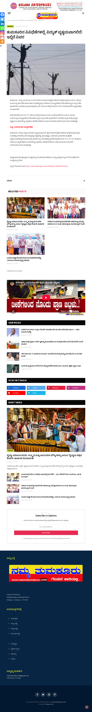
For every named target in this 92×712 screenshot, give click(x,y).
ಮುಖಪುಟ (14, 618)
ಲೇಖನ (13, 659)
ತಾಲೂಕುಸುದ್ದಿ (15, 633)
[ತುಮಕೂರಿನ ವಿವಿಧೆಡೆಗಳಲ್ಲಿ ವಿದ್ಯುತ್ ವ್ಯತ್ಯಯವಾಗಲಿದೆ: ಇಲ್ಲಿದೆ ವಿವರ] (46, 69)
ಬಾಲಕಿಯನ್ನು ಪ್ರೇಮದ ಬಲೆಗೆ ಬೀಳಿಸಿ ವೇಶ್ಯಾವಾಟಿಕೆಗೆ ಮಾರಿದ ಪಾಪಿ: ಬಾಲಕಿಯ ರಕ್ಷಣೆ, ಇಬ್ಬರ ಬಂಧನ (51, 366)
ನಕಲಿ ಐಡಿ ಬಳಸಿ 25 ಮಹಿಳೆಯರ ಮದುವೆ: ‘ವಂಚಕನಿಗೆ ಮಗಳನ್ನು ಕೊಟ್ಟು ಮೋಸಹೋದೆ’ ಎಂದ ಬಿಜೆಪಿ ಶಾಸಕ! (51, 355)
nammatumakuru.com (59, 702)
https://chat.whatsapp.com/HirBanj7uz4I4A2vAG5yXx (47, 166)
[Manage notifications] (87, 707)
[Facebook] (2, 14)
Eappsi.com (50, 704)
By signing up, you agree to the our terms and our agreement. (47, 538)
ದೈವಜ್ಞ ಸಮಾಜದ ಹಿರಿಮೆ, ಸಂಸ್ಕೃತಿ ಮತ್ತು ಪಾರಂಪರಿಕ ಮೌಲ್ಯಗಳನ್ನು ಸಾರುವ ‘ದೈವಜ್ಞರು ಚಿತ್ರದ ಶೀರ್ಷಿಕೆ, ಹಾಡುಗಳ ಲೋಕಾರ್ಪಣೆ (25, 223)
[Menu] (9, 13)
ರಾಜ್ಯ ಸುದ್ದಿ (14, 623)
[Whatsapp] (2, 28)
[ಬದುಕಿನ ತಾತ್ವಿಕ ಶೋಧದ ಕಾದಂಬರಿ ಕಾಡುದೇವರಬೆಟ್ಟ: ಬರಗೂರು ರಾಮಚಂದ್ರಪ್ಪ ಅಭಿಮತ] (26, 244)
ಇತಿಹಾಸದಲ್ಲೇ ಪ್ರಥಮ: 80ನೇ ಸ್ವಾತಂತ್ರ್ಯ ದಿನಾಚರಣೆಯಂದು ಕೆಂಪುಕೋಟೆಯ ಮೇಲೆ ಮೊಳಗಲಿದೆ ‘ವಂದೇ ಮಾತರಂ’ (52, 343)
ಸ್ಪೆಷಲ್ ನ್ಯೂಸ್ (15, 649)
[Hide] (1, 46)
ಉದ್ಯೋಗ (14, 644)
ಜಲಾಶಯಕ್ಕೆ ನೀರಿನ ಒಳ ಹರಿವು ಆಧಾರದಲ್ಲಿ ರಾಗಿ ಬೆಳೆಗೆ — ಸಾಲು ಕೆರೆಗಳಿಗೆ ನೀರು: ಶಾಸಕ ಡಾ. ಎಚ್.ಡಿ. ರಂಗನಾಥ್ (51, 475)
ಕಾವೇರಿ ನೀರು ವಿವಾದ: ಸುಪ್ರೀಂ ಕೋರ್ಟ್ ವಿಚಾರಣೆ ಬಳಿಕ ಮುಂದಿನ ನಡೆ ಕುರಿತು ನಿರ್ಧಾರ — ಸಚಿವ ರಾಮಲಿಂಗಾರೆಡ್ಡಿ (50, 330)
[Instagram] (2, 32)
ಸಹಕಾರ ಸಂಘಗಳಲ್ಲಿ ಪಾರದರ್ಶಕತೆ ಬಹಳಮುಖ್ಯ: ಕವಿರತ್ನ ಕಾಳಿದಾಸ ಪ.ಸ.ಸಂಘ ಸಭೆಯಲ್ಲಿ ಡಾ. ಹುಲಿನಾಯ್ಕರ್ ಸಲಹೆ (66, 222)
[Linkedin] (2, 23)
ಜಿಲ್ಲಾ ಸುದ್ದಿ (14, 628)
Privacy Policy (58, 538)
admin (9, 180)
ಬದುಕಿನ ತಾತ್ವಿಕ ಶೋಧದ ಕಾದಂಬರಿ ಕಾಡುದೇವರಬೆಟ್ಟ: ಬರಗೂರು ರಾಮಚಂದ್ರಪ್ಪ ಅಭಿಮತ (24, 259)
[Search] (83, 13)
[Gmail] (2, 37)
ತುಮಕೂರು (10, 26)
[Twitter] (2, 19)
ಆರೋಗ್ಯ (13, 654)
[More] (2, 41)
